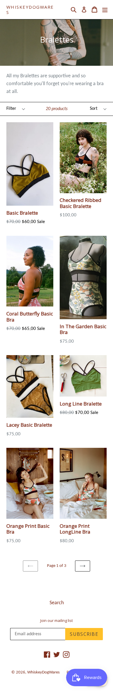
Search (57, 603)
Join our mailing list (56, 620)
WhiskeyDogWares (30, 9)
